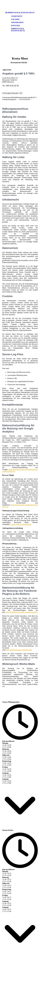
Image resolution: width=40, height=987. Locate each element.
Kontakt (15, 25)
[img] (20, 5)
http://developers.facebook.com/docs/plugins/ (21, 612)
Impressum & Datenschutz (18, 30)
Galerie (15, 19)
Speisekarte (17, 22)
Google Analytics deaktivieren (20, 524)
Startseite (16, 16)
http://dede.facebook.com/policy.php (19, 650)
